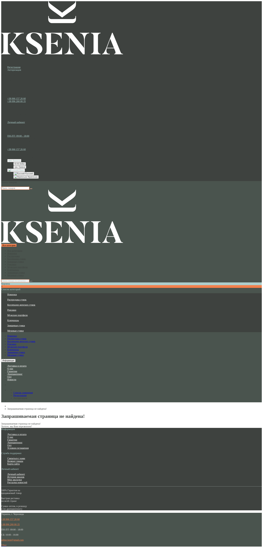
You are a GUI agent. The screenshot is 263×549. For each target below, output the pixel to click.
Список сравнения (23, 127)
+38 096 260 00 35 (16, 101)
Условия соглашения (18, 448)
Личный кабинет (16, 474)
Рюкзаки (11, 264)
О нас (10, 368)
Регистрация (13, 67)
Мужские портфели (17, 267)
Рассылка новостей (17, 482)
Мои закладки (14, 479)
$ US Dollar (20, 164)
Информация (8, 360)
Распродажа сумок (16, 299)
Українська (32, 177)
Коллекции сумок (16, 259)
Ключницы (13, 270)
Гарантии (12, 371)
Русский (29, 173)
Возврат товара (15, 461)
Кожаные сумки (15, 261)
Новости (11, 379)
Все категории (14, 250)
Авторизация (14, 70)
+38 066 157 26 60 (16, 98)
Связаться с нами (16, 458)
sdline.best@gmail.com (12, 540)
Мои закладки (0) (22, 125)
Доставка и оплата (16, 366)
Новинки (12, 253)
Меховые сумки (15, 275)
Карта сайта (13, 464)
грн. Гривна (20, 167)
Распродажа (13, 256)
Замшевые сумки (16, 272)
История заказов (15, 477)
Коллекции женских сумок (21, 305)
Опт (9, 377)
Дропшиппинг (15, 374)
